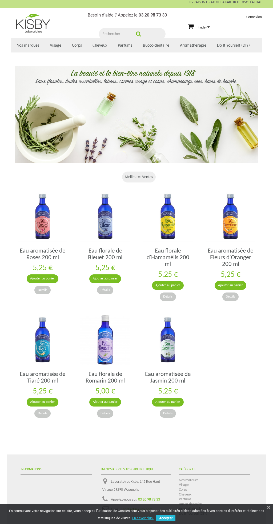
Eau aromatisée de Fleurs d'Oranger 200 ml (230, 257)
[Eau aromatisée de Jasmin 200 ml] (168, 340)
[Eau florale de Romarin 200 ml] (105, 340)
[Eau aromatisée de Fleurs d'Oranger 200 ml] (230, 217)
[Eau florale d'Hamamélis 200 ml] (168, 217)
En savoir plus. (143, 518)
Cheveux (100, 45)
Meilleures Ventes (139, 177)
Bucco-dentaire (156, 45)
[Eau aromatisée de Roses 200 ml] (42, 217)
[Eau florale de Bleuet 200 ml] (105, 217)
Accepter (165, 518)
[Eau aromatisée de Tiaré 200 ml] (42, 340)
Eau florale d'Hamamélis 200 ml (168, 257)
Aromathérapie (193, 45)
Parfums (125, 45)
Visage (55, 45)
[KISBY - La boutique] (33, 23)
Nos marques (28, 45)
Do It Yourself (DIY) (233, 45)
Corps (77, 45)
